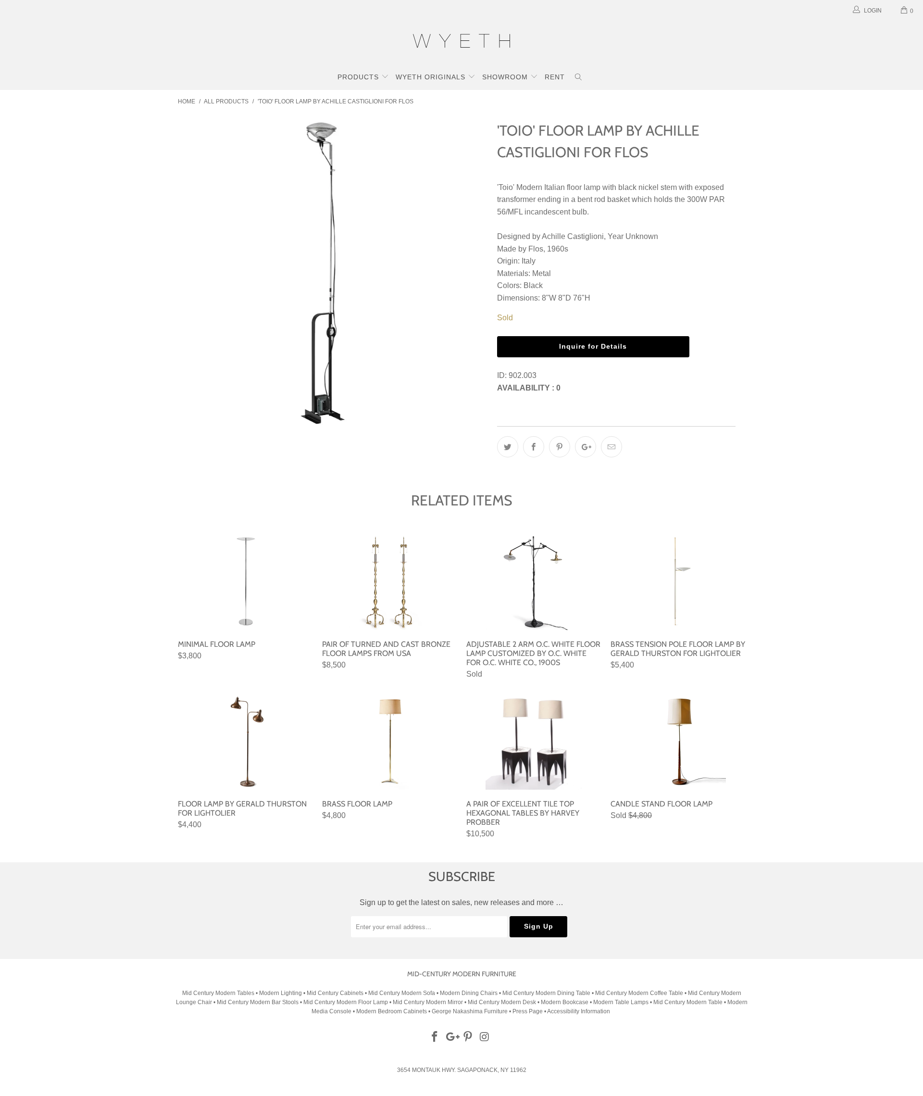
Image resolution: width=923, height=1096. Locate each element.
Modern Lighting (281, 993)
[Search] (578, 77)
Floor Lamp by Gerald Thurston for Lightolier (245, 741)
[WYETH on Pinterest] (468, 1037)
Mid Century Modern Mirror (428, 1002)
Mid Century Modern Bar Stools (258, 1002)
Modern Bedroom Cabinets (391, 1011)
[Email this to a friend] (611, 446)
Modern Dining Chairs (469, 993)
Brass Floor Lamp (389, 741)
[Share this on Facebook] (533, 446)
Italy (529, 261)
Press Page (527, 1011)
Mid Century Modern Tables (218, 993)
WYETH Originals (432, 77)
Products (359, 77)
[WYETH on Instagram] (485, 1037)
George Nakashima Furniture (470, 1011)
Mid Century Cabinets (336, 993)
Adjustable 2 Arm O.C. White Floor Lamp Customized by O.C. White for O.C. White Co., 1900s (533, 582)
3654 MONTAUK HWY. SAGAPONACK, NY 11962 (461, 1070)
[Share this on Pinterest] (559, 446)
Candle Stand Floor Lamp (678, 741)
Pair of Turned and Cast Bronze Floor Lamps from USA (389, 582)
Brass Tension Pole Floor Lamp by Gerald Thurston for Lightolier (678, 582)
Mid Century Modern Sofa (401, 993)
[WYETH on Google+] (451, 1037)
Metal (541, 273)
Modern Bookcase (564, 1002)
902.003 (522, 375)
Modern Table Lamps (621, 1002)
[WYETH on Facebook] (435, 1037)
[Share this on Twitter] (507, 446)
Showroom (506, 77)
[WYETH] (461, 42)
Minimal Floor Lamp (245, 582)
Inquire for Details (593, 346)
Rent (555, 77)
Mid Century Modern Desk (502, 1002)
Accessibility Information (578, 1011)
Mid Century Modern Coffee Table (639, 993)
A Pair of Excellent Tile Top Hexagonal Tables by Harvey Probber (533, 741)
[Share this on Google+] (585, 446)
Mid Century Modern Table (688, 1002)
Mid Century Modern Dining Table (546, 993)
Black (533, 285)
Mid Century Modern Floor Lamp (345, 1002)
